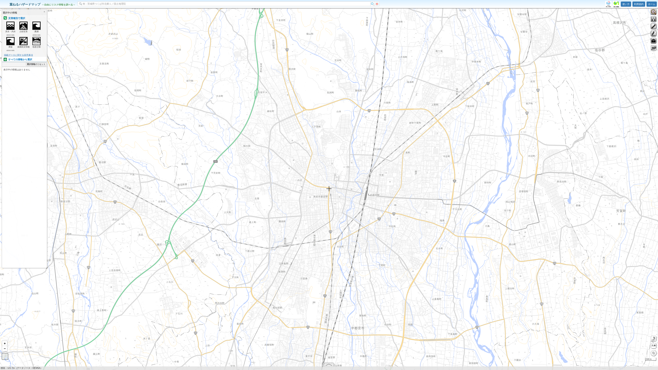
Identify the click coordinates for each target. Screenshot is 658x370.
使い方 (626, 4)
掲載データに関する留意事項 (18, 55)
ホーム (651, 4)
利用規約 (639, 4)
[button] (4, 343)
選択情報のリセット (36, 64)
